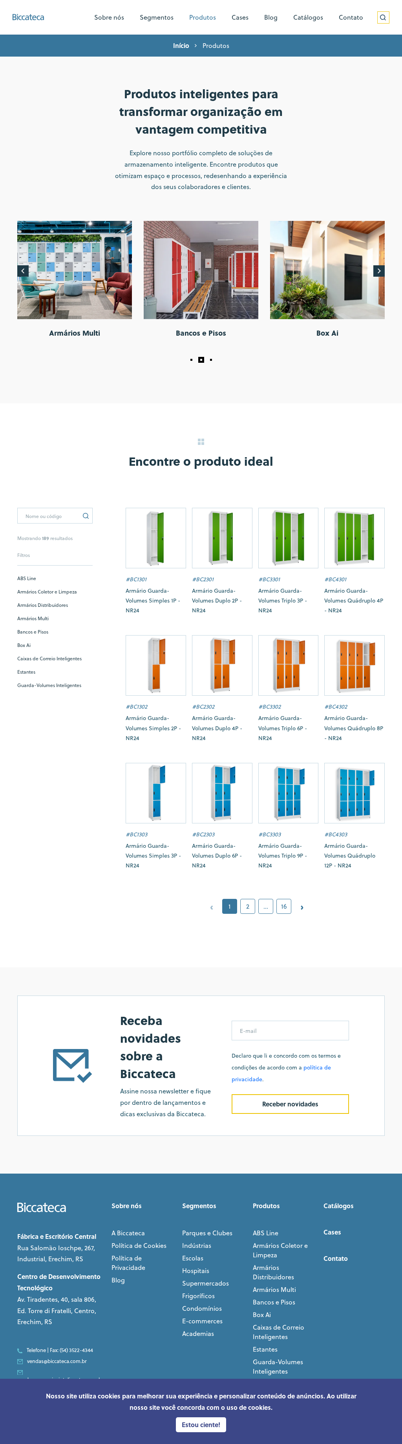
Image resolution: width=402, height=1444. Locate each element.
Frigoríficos (198, 1296)
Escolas (192, 1258)
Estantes (26, 672)
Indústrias (196, 1245)
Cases (332, 1231)
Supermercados (205, 1283)
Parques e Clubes (207, 1233)
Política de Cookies (138, 1245)
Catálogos (338, 1205)
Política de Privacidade (128, 1263)
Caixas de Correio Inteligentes (49, 658)
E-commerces (202, 1321)
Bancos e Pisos (32, 631)
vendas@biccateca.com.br (57, 1361)
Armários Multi (33, 618)
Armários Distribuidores (42, 605)
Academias (198, 1333)
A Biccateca (128, 1233)
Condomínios (202, 1308)
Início (181, 45)
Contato (335, 1258)
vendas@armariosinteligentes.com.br (60, 1379)
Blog (118, 1280)
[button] (191, 360)
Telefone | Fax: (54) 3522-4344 (60, 1350)
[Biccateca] (28, 17)
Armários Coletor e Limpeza (47, 591)
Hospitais (195, 1270)
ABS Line (26, 578)
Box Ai (24, 645)
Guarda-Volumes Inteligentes (49, 685)
